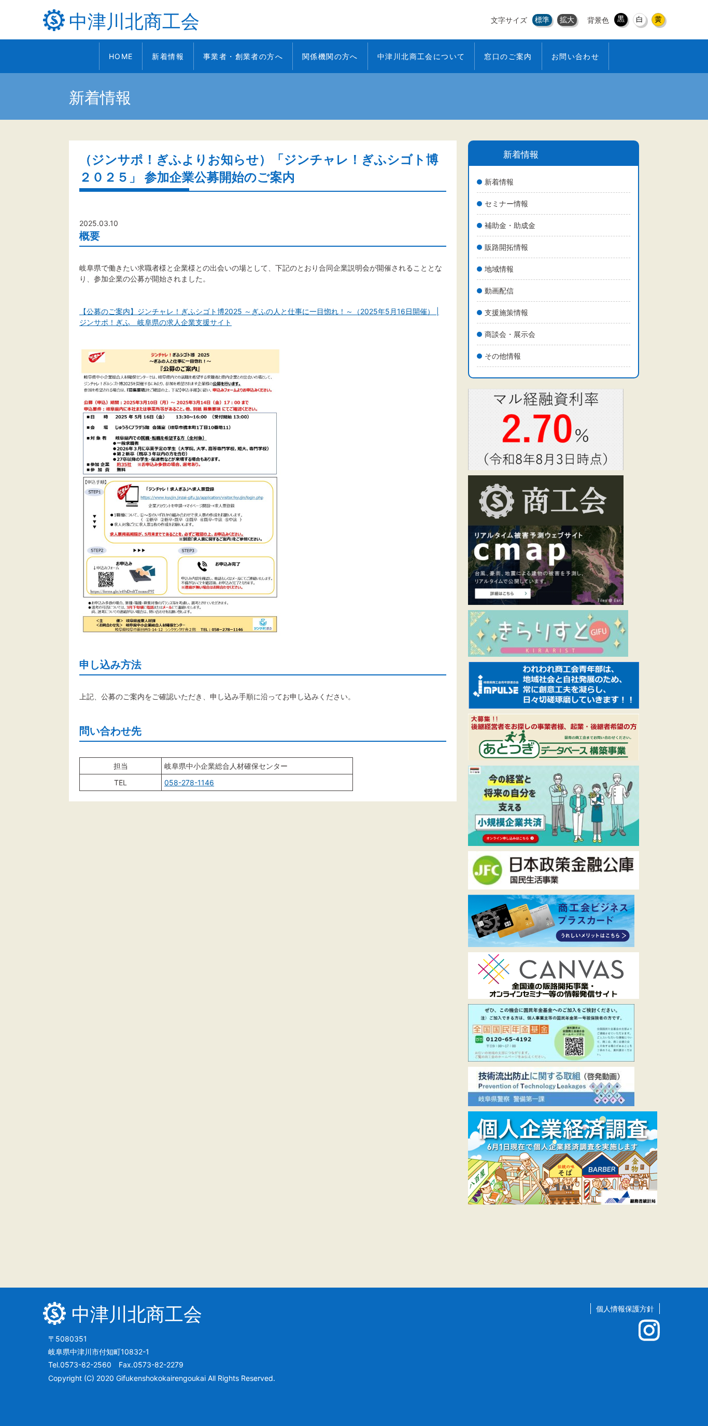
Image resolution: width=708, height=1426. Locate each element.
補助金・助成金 (510, 225)
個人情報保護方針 (625, 1308)
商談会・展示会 (510, 334)
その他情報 (503, 355)
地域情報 (499, 268)
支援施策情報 (506, 312)
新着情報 (499, 181)
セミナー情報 (506, 203)
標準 (542, 19)
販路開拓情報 (506, 247)
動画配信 (499, 290)
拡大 (567, 19)
